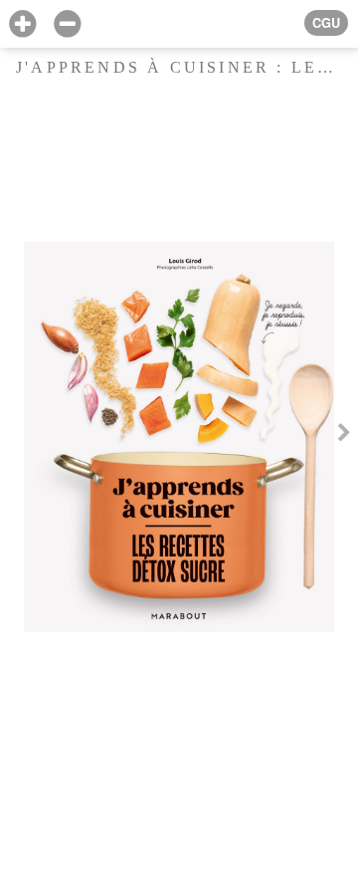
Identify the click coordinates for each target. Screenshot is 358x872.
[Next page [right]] (344, 436)
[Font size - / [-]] (67, 24)
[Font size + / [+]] (22, 24)
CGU (326, 23)
